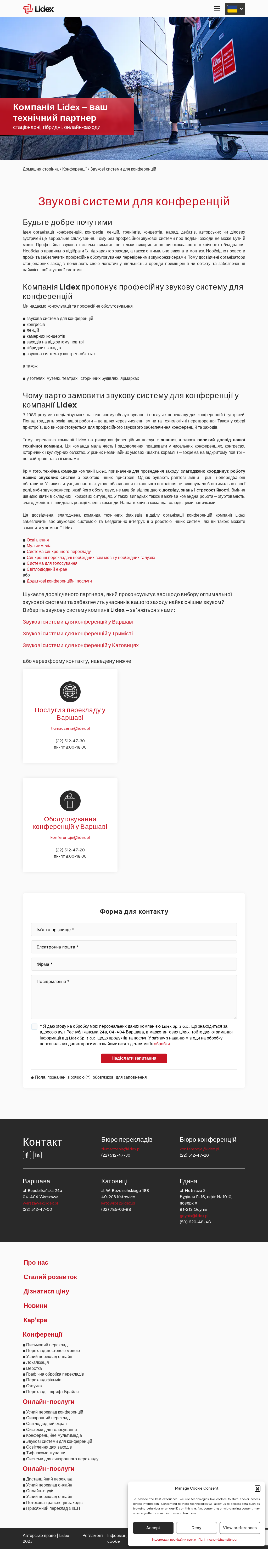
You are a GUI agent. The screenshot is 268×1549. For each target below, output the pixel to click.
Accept (153, 1527)
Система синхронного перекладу (59, 551)
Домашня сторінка (41, 169)
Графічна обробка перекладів (55, 1374)
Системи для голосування (51, 1429)
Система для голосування (52, 563)
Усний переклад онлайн (49, 1356)
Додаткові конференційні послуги (59, 581)
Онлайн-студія (40, 1490)
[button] (257, 1488)
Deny (197, 1527)
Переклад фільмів (44, 1379)
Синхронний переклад (48, 1417)
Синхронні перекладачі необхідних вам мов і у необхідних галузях (91, 557)
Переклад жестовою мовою (53, 1350)
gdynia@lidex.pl (194, 1215)
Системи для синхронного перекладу (62, 1458)
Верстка (34, 1368)
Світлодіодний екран (47, 569)
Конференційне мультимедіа (54, 1435)
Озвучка (34, 1385)
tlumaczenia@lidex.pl (70, 728)
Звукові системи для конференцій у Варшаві (78, 621)
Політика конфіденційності (218, 1539)
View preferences (240, 1527)
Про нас (36, 1262)
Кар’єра (35, 1320)
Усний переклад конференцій (54, 1412)
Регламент (92, 1535)
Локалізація (37, 1362)
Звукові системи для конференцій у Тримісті (78, 633)
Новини (36, 1306)
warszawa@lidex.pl (40, 1203)
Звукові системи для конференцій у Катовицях (81, 645)
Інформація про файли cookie (174, 1539)
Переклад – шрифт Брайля (52, 1391)
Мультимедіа (39, 545)
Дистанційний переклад (49, 1479)
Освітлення (38, 540)
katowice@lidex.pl (118, 1203)
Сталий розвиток (50, 1277)
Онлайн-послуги (49, 1402)
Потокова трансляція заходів (54, 1502)
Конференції (74, 169)
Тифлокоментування (46, 1452)
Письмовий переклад (47, 1344)
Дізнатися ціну (46, 1291)
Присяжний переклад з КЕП (53, 1508)
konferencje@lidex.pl (70, 837)
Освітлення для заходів (49, 1447)
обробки (162, 1043)
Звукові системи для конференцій (59, 1441)
